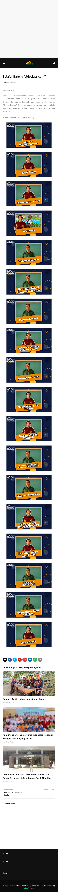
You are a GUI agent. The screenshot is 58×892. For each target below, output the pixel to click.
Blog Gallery (29, 888)
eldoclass (13, 82)
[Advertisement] (29, 29)
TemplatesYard (37, 885)
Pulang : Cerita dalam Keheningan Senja (23, 699)
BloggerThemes (9, 885)
